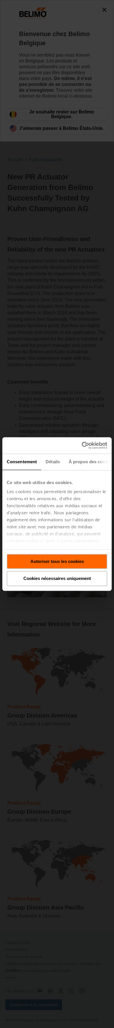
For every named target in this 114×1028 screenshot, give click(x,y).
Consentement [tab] (22, 461)
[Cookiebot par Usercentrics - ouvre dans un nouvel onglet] (82, 445)
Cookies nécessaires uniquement (57, 578)
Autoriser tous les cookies (57, 561)
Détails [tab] (53, 461)
